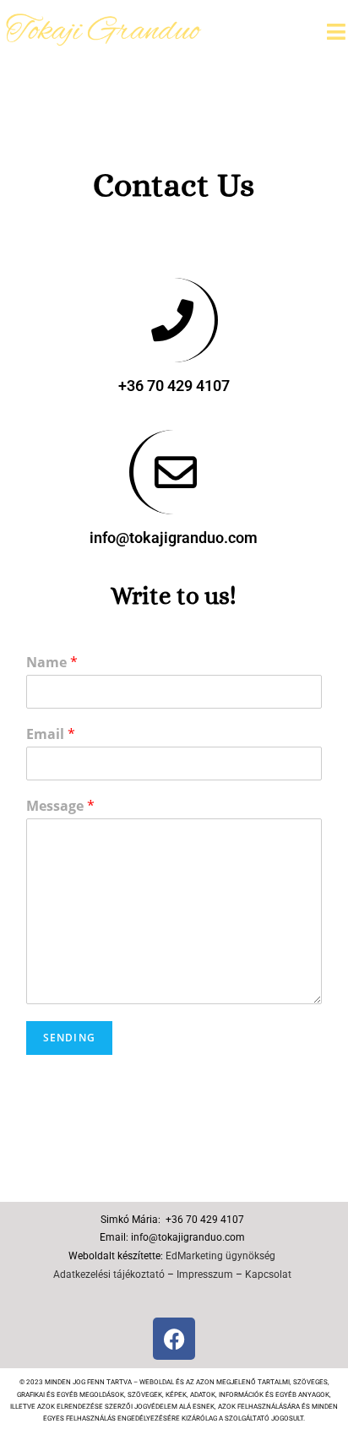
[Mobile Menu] (336, 31)
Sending (69, 1037)
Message (60, 806)
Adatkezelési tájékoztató (109, 1274)
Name (52, 662)
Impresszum (205, 1274)
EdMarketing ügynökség (220, 1256)
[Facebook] (174, 1339)
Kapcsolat (268, 1274)
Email (50, 734)
